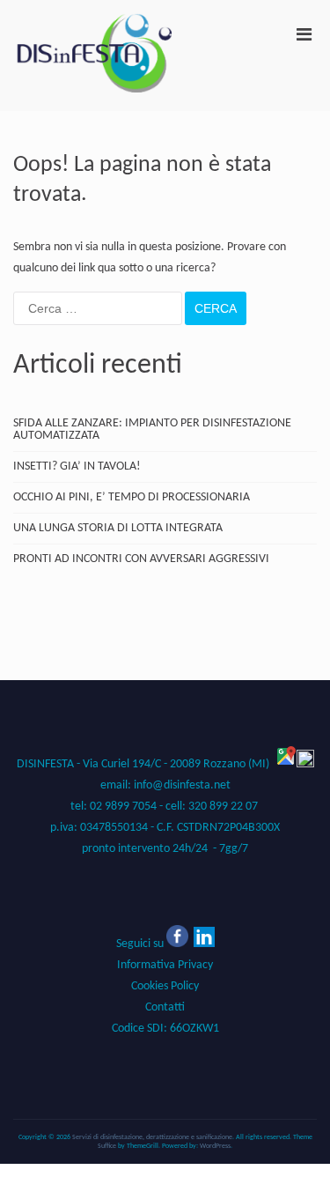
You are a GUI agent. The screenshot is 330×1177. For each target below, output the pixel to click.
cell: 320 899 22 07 (212, 806)
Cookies (149, 986)
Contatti (165, 1007)
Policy (183, 986)
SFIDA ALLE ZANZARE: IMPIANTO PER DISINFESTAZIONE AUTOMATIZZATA (152, 430)
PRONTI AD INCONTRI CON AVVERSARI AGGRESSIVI (141, 559)
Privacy (165, 965)
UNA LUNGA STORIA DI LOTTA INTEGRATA (118, 528)
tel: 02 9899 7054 (113, 806)
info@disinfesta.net (182, 785)
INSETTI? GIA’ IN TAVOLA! (77, 467)
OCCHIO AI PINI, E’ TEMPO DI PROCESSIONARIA (131, 498)
